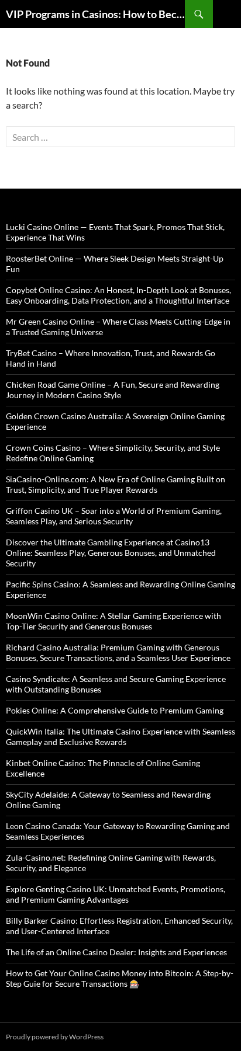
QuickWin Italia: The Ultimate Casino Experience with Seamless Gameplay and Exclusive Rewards (120, 736)
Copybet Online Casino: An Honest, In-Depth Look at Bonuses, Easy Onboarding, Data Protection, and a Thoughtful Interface (118, 295)
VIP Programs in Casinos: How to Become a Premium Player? (95, 14)
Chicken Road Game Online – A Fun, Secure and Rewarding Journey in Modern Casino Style (112, 390)
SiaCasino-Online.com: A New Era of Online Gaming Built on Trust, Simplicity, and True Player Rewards (115, 484)
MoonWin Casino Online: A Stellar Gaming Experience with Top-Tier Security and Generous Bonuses (113, 621)
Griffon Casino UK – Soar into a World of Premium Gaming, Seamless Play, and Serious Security (114, 516)
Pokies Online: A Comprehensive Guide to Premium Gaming (114, 710)
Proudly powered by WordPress (55, 1036)
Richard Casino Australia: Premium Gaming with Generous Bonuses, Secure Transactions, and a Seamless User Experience (118, 652)
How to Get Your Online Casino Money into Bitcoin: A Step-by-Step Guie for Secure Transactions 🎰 (119, 978)
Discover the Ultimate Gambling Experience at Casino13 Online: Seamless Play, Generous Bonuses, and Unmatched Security (111, 552)
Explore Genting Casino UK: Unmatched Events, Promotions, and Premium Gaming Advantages (115, 894)
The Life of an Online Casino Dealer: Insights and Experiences (116, 952)
